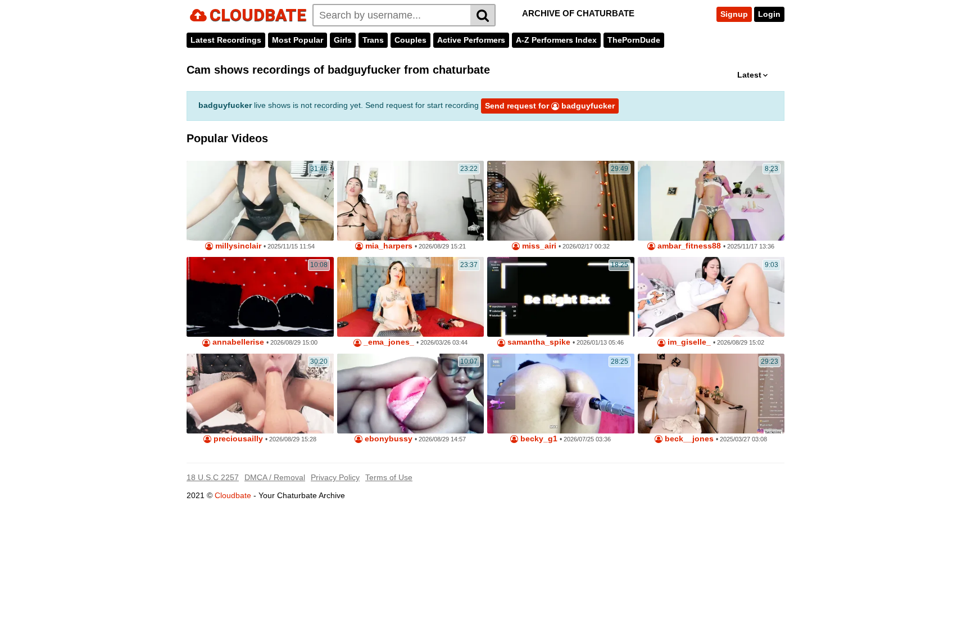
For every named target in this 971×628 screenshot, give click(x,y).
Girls (343, 39)
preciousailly (237, 439)
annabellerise (237, 342)
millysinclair (237, 246)
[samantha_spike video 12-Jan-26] (560, 297)
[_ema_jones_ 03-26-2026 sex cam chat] (410, 297)
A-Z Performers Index (556, 39)
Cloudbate (233, 495)
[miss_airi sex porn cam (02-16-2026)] (560, 201)
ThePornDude (633, 39)
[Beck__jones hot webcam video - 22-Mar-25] (711, 393)
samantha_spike (537, 342)
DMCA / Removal (274, 477)
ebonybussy (387, 439)
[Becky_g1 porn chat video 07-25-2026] (560, 393)
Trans (373, 39)
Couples (410, 39)
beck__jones (688, 439)
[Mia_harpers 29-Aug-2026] (410, 201)
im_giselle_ (688, 342)
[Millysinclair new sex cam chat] (260, 201)
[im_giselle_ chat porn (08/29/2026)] (711, 297)
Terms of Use (388, 477)
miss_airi (538, 246)
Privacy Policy (335, 477)
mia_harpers (387, 246)
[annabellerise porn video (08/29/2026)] (260, 297)
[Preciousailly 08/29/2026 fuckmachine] (260, 393)
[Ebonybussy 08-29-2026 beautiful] (410, 393)
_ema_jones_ (387, 342)
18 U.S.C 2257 (213, 477)
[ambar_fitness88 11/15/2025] (711, 201)
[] (483, 15)
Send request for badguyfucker (550, 105)
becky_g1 (537, 439)
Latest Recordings (225, 39)
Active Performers (471, 39)
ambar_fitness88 (688, 246)
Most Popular (297, 39)
